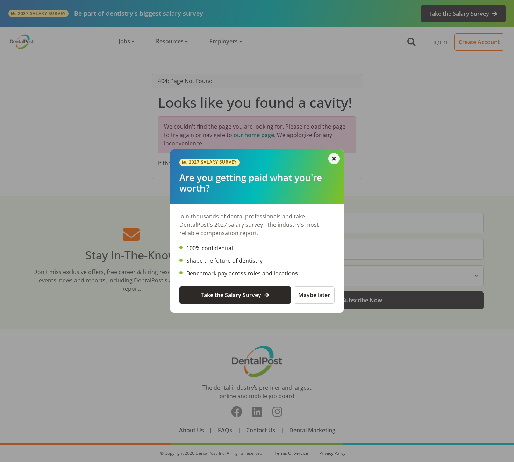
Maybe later (314, 295)
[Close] (334, 158)
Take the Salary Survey (231, 295)
